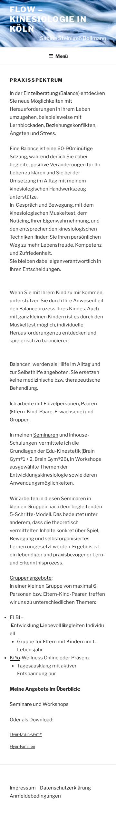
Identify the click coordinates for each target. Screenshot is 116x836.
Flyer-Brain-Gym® (26, 734)
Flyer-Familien (22, 746)
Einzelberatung (41, 93)
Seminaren (45, 435)
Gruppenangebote (31, 578)
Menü (61, 56)
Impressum (23, 788)
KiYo (15, 658)
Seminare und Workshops (39, 704)
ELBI (15, 617)
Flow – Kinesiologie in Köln (48, 19)
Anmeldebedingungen (35, 796)
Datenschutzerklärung (65, 788)
